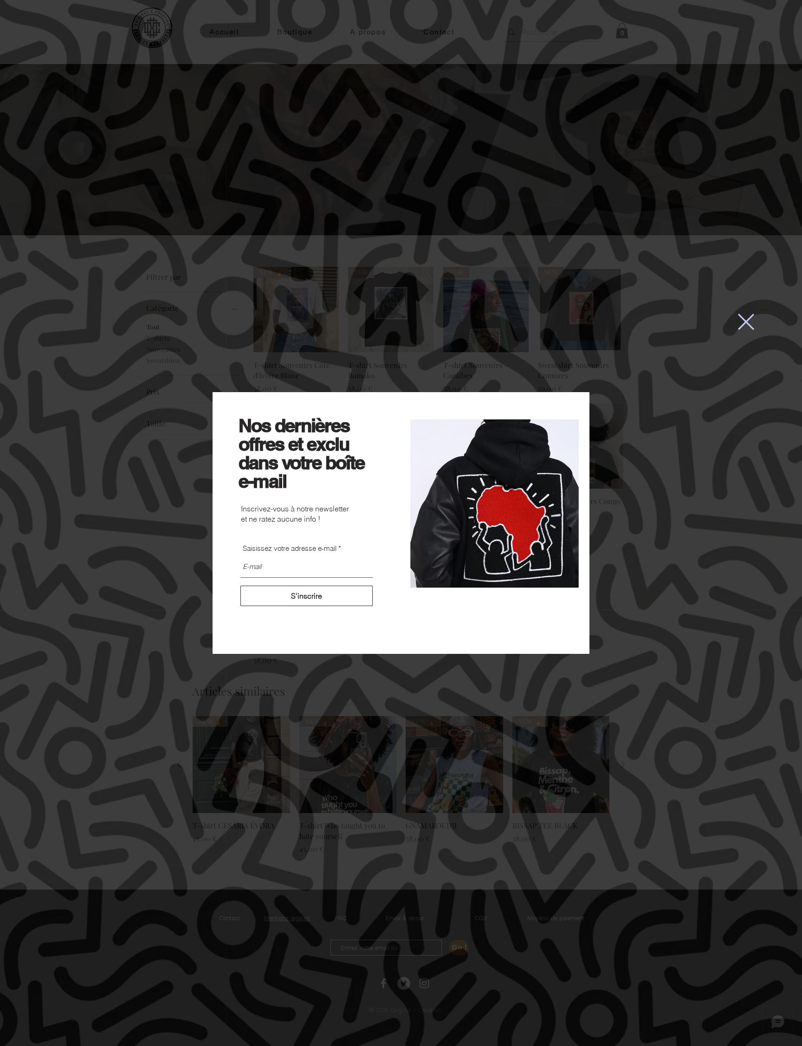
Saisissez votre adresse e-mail (289, 548)
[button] (746, 321)
